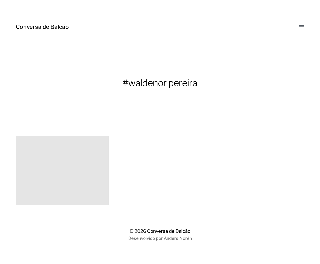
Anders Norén (178, 238)
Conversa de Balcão (42, 26)
